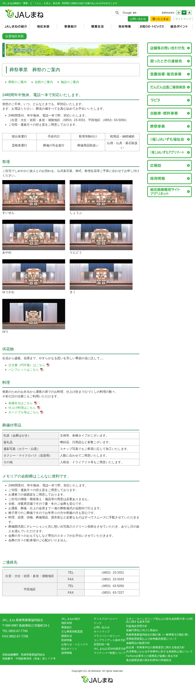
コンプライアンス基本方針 (110, 640)
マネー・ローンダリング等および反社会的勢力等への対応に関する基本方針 (159, 620)
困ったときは (161, 18)
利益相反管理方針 (136, 626)
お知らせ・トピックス (74, 644)
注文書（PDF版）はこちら (26, 365)
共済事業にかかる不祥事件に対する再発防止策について (159, 651)
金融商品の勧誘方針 (138, 642)
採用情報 (66, 652)
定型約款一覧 (102, 644)
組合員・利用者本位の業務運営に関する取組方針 (155, 647)
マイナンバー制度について (110, 652)
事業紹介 (66, 627)
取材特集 (66, 640)
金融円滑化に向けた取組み (142, 630)
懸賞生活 (66, 635)
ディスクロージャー (106, 618)
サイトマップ (183, 18)
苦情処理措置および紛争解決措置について (151, 638)
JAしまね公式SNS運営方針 (110, 648)
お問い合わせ (138, 18)
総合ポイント (69, 648)
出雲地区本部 (14, 36)
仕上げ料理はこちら (22, 407)
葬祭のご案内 (17, 82)
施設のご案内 (70, 82)
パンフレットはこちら (23, 369)
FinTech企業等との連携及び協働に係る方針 (152, 655)
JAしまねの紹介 (70, 618)
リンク (98, 622)
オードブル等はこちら (23, 412)
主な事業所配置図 (72, 631)
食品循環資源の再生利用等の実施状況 (148, 660)
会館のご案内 (44, 82)
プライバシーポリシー (107, 635)
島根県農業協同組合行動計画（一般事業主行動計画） (158, 634)
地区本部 (66, 622)
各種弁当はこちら (20, 403)
